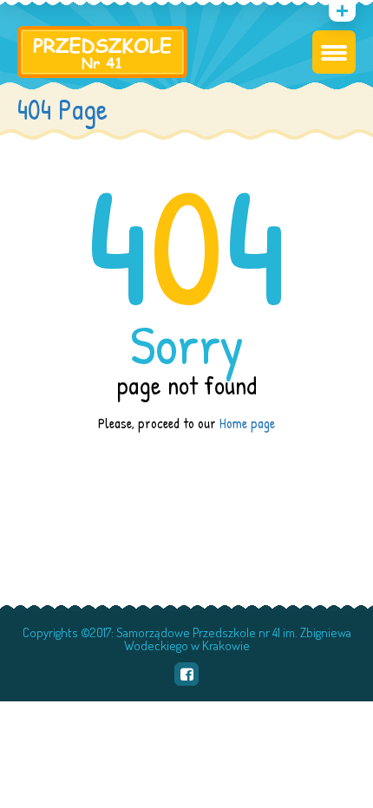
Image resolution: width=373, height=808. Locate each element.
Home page (247, 423)
